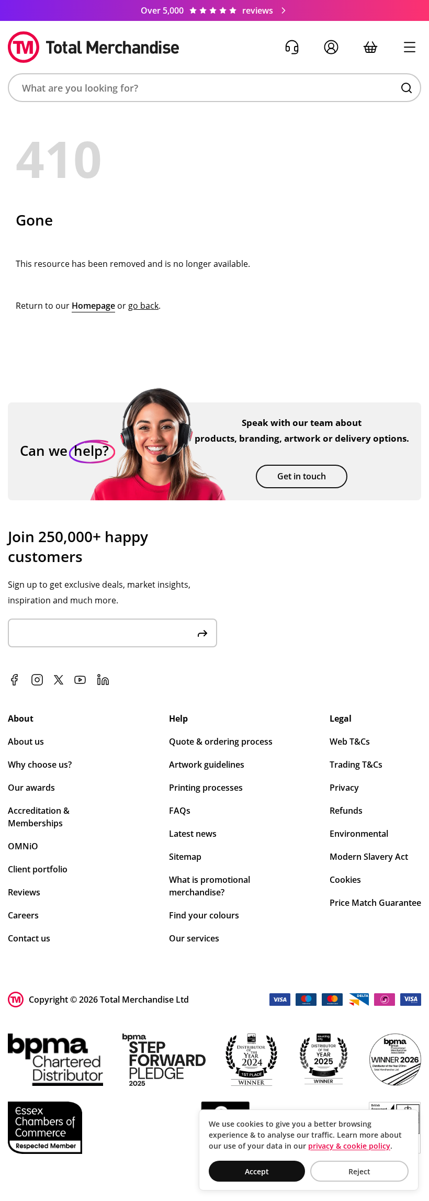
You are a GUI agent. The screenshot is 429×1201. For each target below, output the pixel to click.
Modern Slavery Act (369, 856)
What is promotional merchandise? (209, 886)
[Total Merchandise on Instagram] (37, 680)
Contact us (29, 938)
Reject (359, 1171)
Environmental (359, 833)
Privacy (344, 787)
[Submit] (202, 633)
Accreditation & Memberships (39, 817)
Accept (257, 1171)
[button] (214, 87)
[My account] (331, 47)
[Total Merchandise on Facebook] (14, 680)
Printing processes (206, 787)
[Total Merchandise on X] (58, 679)
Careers (23, 915)
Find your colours (204, 915)
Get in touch (301, 476)
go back (143, 305)
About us (26, 741)
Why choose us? (40, 764)
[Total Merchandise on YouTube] (80, 680)
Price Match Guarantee (375, 902)
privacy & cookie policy (349, 1146)
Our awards (31, 787)
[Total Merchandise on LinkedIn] (103, 680)
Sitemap (185, 856)
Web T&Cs (350, 741)
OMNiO (23, 846)
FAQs (179, 810)
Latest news (193, 833)
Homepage (93, 305)
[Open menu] (409, 47)
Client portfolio (37, 869)
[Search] (406, 88)
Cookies (345, 879)
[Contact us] (291, 47)
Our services (194, 938)
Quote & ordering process (221, 741)
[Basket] (370, 47)
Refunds (346, 810)
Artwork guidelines (206, 764)
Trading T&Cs (356, 764)
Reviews (24, 892)
